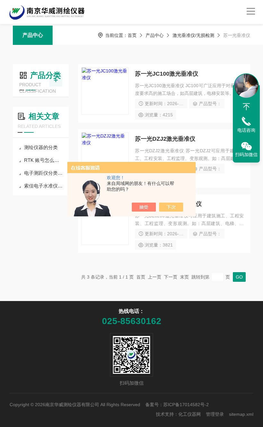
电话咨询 (246, 130)
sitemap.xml (241, 414)
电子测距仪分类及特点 (44, 173)
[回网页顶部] (246, 106)
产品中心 (32, 35)
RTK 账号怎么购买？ (44, 160)
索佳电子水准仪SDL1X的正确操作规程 (44, 185)
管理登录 (215, 414)
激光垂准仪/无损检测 (193, 35)
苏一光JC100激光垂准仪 (166, 74)
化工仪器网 (189, 414)
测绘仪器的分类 (41, 147)
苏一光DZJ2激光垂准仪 (165, 139)
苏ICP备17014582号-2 (186, 404)
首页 (132, 35)
